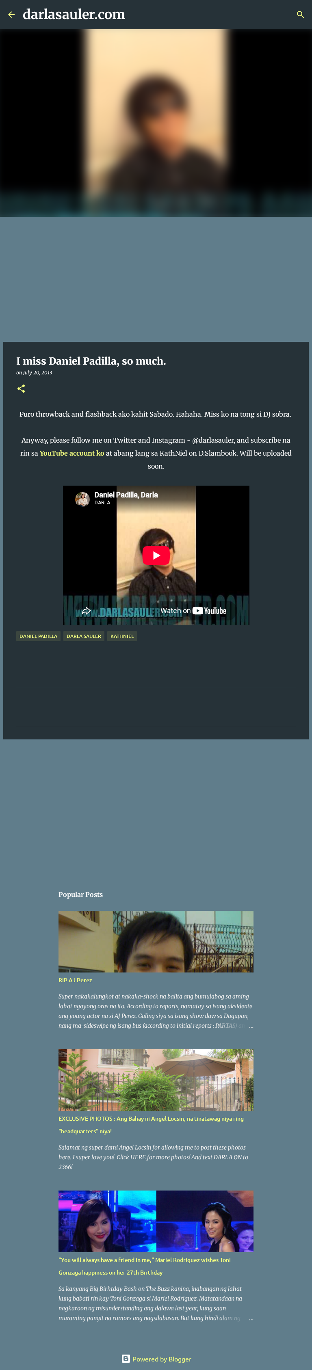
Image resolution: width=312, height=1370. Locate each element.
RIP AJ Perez (75, 980)
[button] (21, 389)
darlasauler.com (74, 14)
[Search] (136, 14)
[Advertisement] (156, 278)
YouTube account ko (72, 453)
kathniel (122, 636)
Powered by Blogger (161, 1359)
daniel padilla (38, 636)
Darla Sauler (84, 636)
